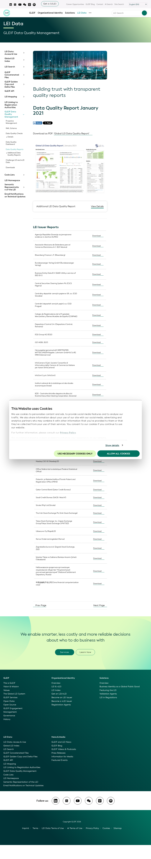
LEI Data (81, 12)
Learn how (85, 652)
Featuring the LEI (108, 690)
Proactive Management (11, 122)
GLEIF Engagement (12, 708)
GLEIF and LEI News (61, 742)
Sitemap (118, 828)
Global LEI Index (9, 59)
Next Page (99, 605)
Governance (9, 715)
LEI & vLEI (56, 686)
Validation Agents (108, 693)
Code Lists (10, 175)
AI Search (109, 4)
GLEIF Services (10, 697)
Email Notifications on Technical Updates (15, 195)
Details (10, 137)
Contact (99, 4)
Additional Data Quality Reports (14, 154)
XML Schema (11, 128)
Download (96, 236)
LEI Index (55, 690)
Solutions (70, 12)
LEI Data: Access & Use (11, 52)
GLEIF (32, 12)
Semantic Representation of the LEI (12, 187)
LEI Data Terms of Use (53, 828)
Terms (35, 828)
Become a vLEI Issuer (61, 701)
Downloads (10, 167)
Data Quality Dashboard (11, 143)
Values (6, 690)
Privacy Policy (68, 432)
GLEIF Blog (90, 4)
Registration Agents (61, 704)
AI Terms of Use (74, 828)
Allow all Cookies (118, 453)
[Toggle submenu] (23, 52)
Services (64, 652)
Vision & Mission (11, 686)
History (6, 719)
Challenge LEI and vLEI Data (15, 161)
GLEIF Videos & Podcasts (63, 749)
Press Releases (58, 753)
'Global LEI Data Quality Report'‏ (71, 133)
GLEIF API (9, 91)
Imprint (25, 828)
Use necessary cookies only (75, 453)
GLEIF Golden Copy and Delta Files (11, 84)
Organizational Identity (50, 12)
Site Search (119, 4)
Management (10, 712)
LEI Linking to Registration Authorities (11, 105)
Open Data (9, 701)
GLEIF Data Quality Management (11, 114)
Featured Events (59, 760)
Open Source (9, 704)
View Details (97, 206)
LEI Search (10, 66)
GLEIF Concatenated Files (12, 75)
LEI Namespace (12, 180)
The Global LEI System (14, 693)
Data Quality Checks (14, 133)
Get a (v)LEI (49, 3)
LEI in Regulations (108, 697)
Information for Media (62, 756)
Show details (112, 445)
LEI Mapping (11, 96)
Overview (55, 683)
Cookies (106, 828)
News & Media (58, 737)
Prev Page (40, 605)
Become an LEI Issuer (61, 697)
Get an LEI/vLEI (59, 693)
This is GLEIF (9, 683)
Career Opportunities (75, 4)
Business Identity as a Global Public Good (120, 686)
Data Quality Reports (14, 149)
